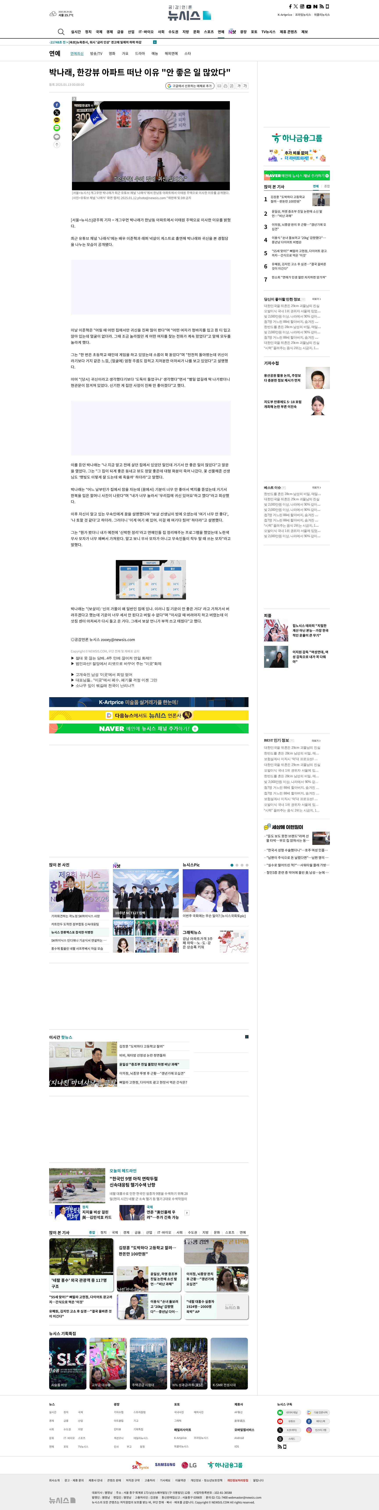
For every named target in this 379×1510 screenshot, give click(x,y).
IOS (236, 1446)
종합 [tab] (327, 186)
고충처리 (150, 1480)
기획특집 (138, 1429)
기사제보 (165, 1480)
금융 (120, 31)
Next (187, 1212)
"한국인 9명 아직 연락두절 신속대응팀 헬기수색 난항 (134, 1181)
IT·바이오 (146, 31)
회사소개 (54, 1480)
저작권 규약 (133, 1480)
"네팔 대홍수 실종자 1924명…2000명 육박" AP (200, 1306)
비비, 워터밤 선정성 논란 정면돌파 (142, 1055)
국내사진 (179, 1412)
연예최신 (77, 53)
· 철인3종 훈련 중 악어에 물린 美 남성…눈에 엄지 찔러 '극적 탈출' (297, 872)
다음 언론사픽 (320, 1412)
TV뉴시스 (268, 31)
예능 (155, 53)
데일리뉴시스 (141, 1438)
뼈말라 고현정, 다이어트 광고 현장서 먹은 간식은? (153, 1082)
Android (239, 1438)
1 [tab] (232, 865)
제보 (304, 31)
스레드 (291, 1439)
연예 (221, 31)
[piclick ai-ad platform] (97, 103)
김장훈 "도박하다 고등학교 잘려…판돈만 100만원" (147, 1251)
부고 (129, 1447)
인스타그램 (320, 1430)
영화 (112, 53)
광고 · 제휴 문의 (74, 1480)
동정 (142, 1447)
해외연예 (171, 53)
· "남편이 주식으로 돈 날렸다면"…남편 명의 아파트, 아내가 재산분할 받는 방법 (297, 857)
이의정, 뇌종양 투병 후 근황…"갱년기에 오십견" (152, 1073)
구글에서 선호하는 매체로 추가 (192, 86)
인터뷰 (117, 1429)
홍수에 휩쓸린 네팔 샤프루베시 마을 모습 (77, 948)
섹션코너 (118, 1438)
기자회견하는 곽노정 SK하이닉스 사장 (75, 916)
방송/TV (96, 53)
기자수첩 (271, 363)
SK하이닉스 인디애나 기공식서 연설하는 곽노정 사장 (80, 940)
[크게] (245, 86)
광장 (243, 31)
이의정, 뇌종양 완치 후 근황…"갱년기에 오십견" (200, 1278)
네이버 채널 (291, 1412)
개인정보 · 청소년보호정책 (206, 1480)
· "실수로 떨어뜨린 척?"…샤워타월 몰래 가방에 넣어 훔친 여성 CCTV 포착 (297, 865)
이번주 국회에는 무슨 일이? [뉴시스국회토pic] (214, 916)
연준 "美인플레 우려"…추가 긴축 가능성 (163, 1217)
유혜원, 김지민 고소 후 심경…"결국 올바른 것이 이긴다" (80, 1314)
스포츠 (209, 31)
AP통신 (238, 1412)
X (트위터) (292, 1430)
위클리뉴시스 (322, 15)
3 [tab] (242, 865)
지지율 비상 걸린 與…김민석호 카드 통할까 (97, 1217)
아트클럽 (118, 1421)
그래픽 (177, 1421)
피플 (268, 615)
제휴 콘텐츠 (288, 31)
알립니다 (258, 1480)
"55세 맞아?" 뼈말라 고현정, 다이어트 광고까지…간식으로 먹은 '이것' (80, 1299)
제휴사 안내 (95, 1480)
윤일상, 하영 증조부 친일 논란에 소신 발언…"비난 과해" (163, 1278)
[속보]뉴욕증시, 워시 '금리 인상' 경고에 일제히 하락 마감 (95, 42)
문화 (196, 31)
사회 (161, 31)
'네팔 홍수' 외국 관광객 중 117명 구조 (79, 1283)
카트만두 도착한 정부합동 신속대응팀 (75, 924)
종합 (92, 1232)
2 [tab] (237, 865)
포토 (254, 31)
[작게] (239, 86)
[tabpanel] (215, 896)
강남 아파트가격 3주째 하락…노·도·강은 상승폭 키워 (198, 943)
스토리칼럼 (140, 1412)
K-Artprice (285, 15)
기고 (136, 1421)
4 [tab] (247, 865)
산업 (131, 31)
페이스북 (320, 1421)
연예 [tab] (316, 186)
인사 (116, 1447)
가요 (125, 53)
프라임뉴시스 (303, 15)
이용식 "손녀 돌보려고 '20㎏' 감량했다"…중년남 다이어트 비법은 (164, 1306)
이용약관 (180, 1480)
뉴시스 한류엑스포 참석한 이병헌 (72, 932)
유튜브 (291, 1421)
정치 (88, 31)
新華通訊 (239, 1421)
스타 (187, 53)
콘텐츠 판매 (114, 1480)
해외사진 (199, 1412)
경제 (109, 31)
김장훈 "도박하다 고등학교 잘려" (141, 1046)
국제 (99, 31)
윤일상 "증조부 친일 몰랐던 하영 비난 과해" (149, 1064)
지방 (185, 31)
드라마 (140, 53)
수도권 (173, 31)
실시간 (76, 31)
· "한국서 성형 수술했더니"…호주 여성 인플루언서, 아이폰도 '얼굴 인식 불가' (297, 850)
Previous (51, 1212)
